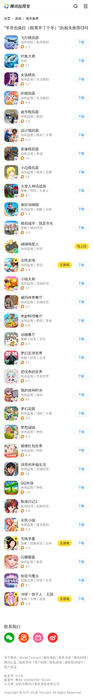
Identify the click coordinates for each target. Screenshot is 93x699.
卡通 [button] (49, 135)
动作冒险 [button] (27, 42)
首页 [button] (7, 18)
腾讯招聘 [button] (80, 657)
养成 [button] (39, 153)
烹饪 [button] (42, 339)
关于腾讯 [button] (10, 657)
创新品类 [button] (27, 153)
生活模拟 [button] (42, 79)
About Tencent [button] (30, 657)
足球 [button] (42, 358)
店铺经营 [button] (42, 283)
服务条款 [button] (49, 657)
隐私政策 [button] (55, 662)
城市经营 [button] (36, 228)
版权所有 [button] (25, 662)
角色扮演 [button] (27, 506)
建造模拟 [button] (42, 524)
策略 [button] (24, 190)
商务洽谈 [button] (64, 657)
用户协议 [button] (10, 667)
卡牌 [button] (33, 599)
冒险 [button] (42, 599)
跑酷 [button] (39, 209)
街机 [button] (24, 61)
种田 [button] (39, 432)
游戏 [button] (18, 18)
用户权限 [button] (40, 662)
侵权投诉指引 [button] (74, 662)
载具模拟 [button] (42, 42)
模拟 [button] (39, 116)
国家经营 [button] (42, 506)
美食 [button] (49, 320)
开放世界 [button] (42, 376)
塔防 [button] (33, 190)
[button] (17, 6)
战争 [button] (49, 543)
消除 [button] (39, 413)
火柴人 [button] (44, 190)
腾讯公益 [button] (10, 662)
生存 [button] (49, 580)
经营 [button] (33, 339)
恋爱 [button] (49, 172)
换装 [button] (39, 562)
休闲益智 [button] (27, 79)
